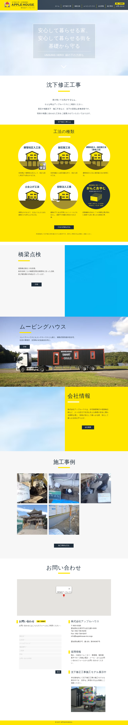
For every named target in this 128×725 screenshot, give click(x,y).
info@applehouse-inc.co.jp (81, 636)
